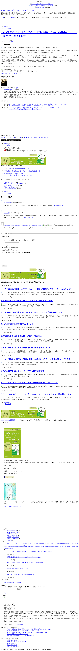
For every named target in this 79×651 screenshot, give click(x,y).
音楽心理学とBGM (12, 530)
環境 (46, 543)
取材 (24, 137)
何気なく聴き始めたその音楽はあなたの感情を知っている (25, 348)
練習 (66, 543)
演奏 (69, 546)
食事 (22, 546)
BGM (2, 137)
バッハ (70, 543)
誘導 (38, 137)
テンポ (56, 543)
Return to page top (5, 593)
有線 (20, 546)
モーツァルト (73, 546)
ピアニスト (31, 543)
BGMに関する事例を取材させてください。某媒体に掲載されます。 (22, 171)
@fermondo (19, 88)
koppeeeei (6, 213)
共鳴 (12, 548)
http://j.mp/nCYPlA (59, 205)
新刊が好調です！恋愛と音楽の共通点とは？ (16, 173)
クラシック (10, 546)
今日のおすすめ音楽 (12, 538)
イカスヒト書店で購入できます (12, 506)
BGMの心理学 (19, 624)
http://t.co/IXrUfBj (28, 217)
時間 (35, 137)
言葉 (16, 546)
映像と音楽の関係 (9, 187)
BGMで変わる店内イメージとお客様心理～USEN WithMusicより (22, 170)
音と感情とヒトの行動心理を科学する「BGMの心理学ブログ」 (18, 10)
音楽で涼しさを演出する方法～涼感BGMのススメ (22, 336)
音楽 (42, 137)
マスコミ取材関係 (10, 17)
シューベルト (6, 548)
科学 (73, 543)
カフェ (75, 543)
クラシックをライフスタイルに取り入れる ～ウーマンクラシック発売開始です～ (36, 394)
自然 (29, 546)
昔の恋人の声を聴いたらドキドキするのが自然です (22, 371)
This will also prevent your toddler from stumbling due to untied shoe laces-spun (23, 225)
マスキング (19, 137)
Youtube (55, 546)
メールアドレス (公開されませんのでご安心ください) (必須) (18, 240)
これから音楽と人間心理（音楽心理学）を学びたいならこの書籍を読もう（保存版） (36, 359)
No (11, 249)
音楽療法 (43, 543)
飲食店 (46, 137)
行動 (25, 543)
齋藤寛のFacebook (8, 89)
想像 (50, 546)
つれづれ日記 (10, 533)
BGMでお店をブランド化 (11, 185)
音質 (14, 546)
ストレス (11, 543)
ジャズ (22, 543)
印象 (61, 543)
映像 (50, 543)
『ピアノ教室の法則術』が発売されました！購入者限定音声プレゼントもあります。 (43, 104)
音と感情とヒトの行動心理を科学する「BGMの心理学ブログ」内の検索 (25, 587)
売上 (18, 546)
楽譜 (46, 546)
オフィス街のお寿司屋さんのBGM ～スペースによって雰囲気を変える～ (39, 107)
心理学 (31, 137)
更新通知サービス (9, 182)
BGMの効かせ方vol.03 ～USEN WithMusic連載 (16, 168)
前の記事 (6, 26)
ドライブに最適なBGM (10, 188)
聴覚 (39, 546)
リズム (27, 543)
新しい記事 (8, 28)
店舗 (27, 137)
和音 (68, 543)
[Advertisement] (19, 22)
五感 (77, 546)
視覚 (31, 546)
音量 (59, 543)
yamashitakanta (7, 202)
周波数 (6, 546)
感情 (40, 543)
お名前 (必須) (5, 236)
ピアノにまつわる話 (14, 104)
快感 (10, 548)
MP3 (8, 543)
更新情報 (9, 540)
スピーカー (59, 546)
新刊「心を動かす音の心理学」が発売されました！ (18, 175)
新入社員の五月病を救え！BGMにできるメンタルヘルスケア (36, 105)
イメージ (6, 137)
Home (2, 17)
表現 (48, 546)
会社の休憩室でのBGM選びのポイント (30, 109)
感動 (52, 546)
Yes (8, 249)
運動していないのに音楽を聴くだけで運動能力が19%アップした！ (29, 383)
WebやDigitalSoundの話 (13, 537)
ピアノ (52, 543)
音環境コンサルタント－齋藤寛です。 (14, 183)
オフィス (12, 137)
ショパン (19, 543)
